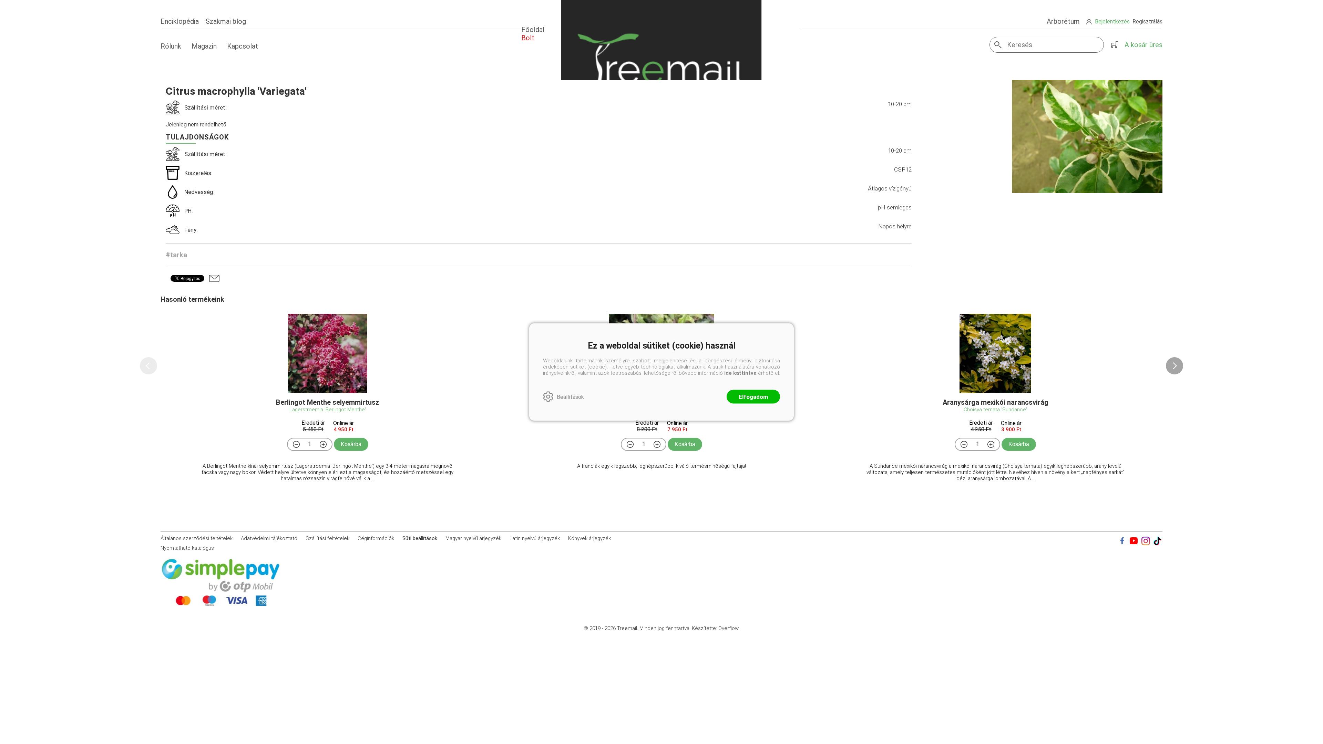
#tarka (176, 255)
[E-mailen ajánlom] (214, 278)
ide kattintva (740, 373)
